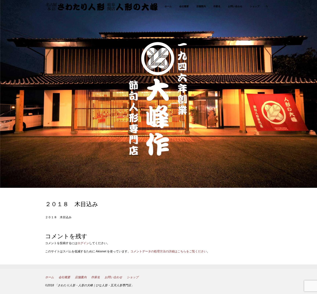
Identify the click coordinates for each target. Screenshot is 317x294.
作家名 (95, 277)
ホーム (49, 277)
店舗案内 (81, 277)
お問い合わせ (113, 277)
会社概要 (64, 277)
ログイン (83, 243)
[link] (266, 6)
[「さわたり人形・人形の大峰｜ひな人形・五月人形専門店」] (101, 6)
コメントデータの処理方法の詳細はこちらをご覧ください (168, 251)
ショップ (133, 277)
